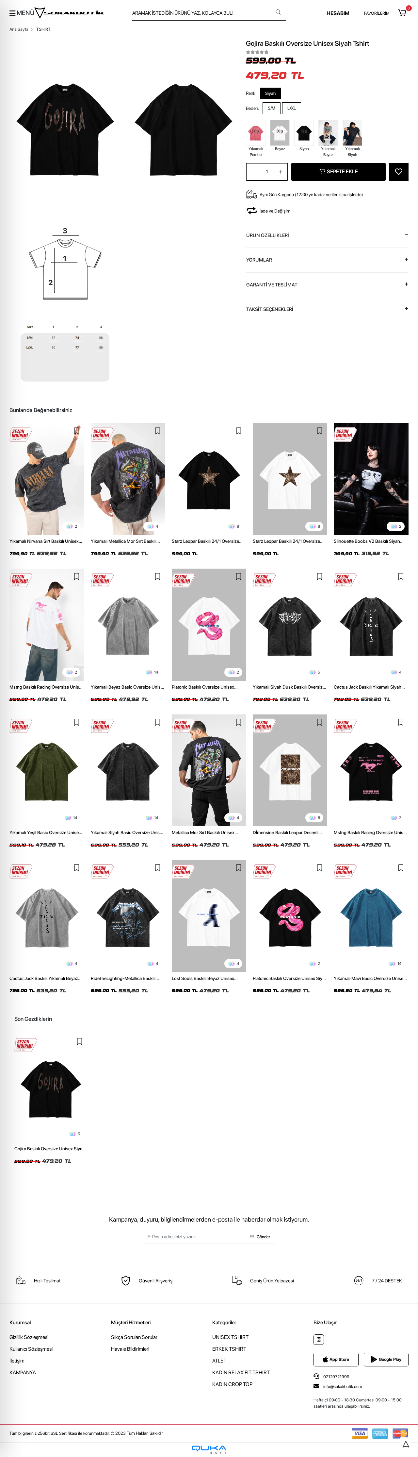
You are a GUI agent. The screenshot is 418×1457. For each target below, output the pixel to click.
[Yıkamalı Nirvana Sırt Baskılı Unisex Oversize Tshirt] (46, 479)
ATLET (219, 1361)
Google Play (390, 1359)
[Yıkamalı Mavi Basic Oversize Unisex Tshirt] (371, 916)
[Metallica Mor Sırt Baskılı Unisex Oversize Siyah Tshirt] (209, 770)
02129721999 (335, 1376)
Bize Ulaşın (326, 1322)
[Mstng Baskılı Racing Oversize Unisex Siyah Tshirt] (371, 770)
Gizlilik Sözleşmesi (28, 1337)
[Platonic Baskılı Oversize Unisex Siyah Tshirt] (290, 916)
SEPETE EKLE (342, 171)
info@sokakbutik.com (342, 1386)
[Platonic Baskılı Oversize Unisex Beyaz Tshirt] (209, 624)
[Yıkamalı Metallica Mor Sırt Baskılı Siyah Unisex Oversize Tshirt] (128, 479)
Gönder (263, 1236)
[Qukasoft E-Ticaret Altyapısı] (209, 1450)
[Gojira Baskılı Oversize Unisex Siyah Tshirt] (50, 1088)
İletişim (16, 1361)
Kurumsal (20, 1322)
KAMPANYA (22, 1372)
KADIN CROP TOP (232, 1384)
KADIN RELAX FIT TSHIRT (241, 1372)
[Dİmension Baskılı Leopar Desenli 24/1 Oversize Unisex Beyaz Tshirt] (290, 770)
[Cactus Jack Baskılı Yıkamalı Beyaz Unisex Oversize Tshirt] (46, 916)
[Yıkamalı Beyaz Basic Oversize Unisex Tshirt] (128, 624)
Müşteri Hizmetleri (131, 1322)
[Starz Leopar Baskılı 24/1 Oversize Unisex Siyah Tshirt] (209, 479)
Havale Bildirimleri (130, 1349)
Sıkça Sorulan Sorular (134, 1337)
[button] (402, 13)
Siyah (270, 93)
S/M (271, 108)
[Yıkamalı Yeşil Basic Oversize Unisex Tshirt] (46, 770)
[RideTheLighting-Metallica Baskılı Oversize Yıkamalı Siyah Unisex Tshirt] (128, 916)
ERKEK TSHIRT (229, 1349)
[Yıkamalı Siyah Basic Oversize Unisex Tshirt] (128, 770)
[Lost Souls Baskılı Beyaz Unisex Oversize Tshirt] (209, 916)
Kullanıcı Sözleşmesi (31, 1349)
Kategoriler (224, 1322)
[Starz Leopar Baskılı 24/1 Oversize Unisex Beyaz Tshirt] (290, 479)
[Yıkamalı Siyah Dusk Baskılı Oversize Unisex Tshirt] (290, 624)
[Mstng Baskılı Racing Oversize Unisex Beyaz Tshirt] (46, 624)
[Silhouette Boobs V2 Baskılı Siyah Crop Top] (371, 479)
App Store (339, 1359)
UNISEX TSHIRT (230, 1337)
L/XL (291, 108)
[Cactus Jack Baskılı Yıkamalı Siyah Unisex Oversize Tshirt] (371, 624)
